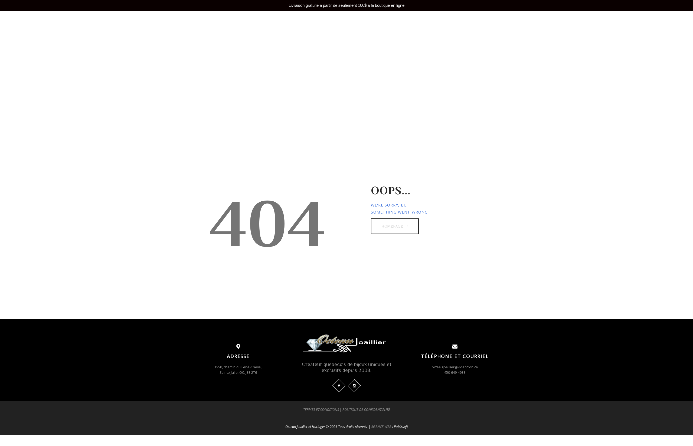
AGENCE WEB (381, 426)
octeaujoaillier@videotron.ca (455, 367)
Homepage (392, 226)
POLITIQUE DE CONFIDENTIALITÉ (366, 409)
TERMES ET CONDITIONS (321, 409)
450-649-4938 (454, 372)
